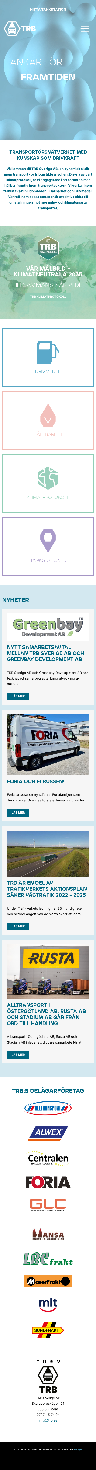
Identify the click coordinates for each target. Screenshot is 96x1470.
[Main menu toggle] (85, 28)
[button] (48, 9)
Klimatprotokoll (48, 497)
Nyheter (15, 600)
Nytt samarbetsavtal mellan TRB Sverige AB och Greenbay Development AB (45, 653)
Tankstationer (48, 560)
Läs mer (18, 696)
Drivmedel (48, 371)
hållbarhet (48, 434)
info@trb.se (48, 1420)
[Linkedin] (37, 1361)
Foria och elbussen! (35, 781)
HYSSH (78, 1449)
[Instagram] (51, 1361)
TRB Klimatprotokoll (48, 296)
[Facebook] (44, 1361)
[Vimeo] (58, 1361)
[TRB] (19, 28)
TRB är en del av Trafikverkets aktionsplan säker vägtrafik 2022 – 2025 (47, 889)
